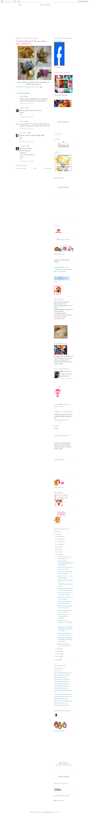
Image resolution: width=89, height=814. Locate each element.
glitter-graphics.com (59, 254)
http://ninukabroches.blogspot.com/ (63, 696)
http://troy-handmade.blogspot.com (62, 673)
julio (58, 549)
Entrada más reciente (21, 168)
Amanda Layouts (55, 812)
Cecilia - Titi (23, 108)
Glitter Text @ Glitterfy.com (61, 783)
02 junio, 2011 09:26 (27, 128)
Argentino (56, 260)
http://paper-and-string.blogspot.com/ (63, 701)
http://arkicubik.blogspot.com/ (61, 686)
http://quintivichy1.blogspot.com (62, 679)
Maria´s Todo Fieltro (38, 812)
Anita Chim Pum (24, 132)
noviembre (60, 539)
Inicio (35, 168)
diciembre (60, 536)
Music (57, 765)
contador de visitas (58, 406)
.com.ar (62, 278)
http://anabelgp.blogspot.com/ (61, 705)
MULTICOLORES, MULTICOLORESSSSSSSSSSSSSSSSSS (65, 563)
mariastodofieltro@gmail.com (61, 420)
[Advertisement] (65, 210)
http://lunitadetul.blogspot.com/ (62, 681)
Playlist (61, 765)
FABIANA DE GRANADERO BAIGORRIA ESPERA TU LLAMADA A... (65, 629)
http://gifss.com (58, 670)
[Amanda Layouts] (59, 800)
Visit (58, 134)
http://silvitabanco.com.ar (60, 677)
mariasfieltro (66, 371)
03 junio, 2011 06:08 (27, 142)
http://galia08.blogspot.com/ (61, 688)
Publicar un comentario (21, 165)
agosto (59, 547)
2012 (57, 531)
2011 (57, 534)
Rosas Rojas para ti (59, 668)
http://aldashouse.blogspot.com (61, 675)
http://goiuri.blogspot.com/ (60, 703)
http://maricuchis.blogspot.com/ (62, 683)
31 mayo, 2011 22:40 (26, 117)
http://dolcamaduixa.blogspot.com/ (62, 694)
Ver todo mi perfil (66, 378)
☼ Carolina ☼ (23, 146)
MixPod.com (68, 765)
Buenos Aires (60, 279)
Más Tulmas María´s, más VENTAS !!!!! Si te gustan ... (64, 622)
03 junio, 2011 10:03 (27, 161)
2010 (57, 659)
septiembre (60, 544)
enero (58, 656)
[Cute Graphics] (57, 402)
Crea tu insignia (57, 67)
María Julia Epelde (58, 41)
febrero (59, 654)
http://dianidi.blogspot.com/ (61, 698)
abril (58, 649)
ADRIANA (22, 96)
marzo (59, 651)
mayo (58, 554)
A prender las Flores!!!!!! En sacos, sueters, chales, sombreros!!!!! (31, 42)
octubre (59, 541)
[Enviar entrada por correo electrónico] (40, 87)
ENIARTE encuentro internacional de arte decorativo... (62, 616)
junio (58, 552)
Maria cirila (23, 121)
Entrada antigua (47, 168)
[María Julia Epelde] (59, 65)
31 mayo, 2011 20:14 (26, 103)
